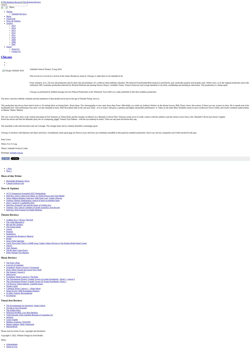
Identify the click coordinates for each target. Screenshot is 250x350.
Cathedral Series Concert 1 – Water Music (23, 288)
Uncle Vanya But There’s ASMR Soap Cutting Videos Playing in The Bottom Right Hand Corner (46, 243)
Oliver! (9, 246)
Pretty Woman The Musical (17, 253)
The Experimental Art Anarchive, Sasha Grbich (25, 305)
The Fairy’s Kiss (13, 263)
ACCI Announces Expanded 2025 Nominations (26, 193)
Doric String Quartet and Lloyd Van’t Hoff (23, 270)
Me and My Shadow (14, 224)
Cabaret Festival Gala (15, 183)
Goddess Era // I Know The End (19, 220)
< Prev (9, 169)
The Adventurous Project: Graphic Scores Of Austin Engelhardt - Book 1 (36, 281)
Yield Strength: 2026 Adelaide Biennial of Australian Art (29, 315)
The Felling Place (13, 310)
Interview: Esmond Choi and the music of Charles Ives (28, 205)
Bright (8, 238)
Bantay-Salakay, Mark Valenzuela (20, 324)
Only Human (11, 248)
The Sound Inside (13, 227)
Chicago (6, 57)
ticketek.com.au (16, 153)
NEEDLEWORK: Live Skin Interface (22, 313)
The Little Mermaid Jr (15, 222)
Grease (9, 229)
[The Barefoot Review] (21, 2)
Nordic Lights (12, 286)
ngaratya (9, 317)
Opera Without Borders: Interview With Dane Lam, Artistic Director (34, 198)
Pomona (9, 231)
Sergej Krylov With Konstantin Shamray (23, 291)
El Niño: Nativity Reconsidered (19, 293)
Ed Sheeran (11, 295)
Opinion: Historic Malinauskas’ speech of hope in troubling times (33, 200)
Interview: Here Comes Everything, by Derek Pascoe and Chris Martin (35, 196)
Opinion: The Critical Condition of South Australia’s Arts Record (33, 207)
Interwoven (11, 274)
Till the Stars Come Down (17, 250)
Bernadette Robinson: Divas (17, 181)
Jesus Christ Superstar (15, 241)
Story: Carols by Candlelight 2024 (20, 203)
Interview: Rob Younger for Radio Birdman (24, 210)
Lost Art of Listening (14, 265)
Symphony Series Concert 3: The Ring (22, 277)
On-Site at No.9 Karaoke (16, 308)
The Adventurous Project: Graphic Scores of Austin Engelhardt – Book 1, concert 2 (40, 279)
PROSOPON (11, 327)
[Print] (6, 62)
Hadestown (11, 234)
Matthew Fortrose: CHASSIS (18, 322)
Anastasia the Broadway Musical (19, 236)
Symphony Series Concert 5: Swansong (22, 267)
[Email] (6, 65)
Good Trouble (12, 320)
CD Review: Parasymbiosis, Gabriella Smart (24, 284)
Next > (9, 171)
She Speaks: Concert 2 (15, 272)
